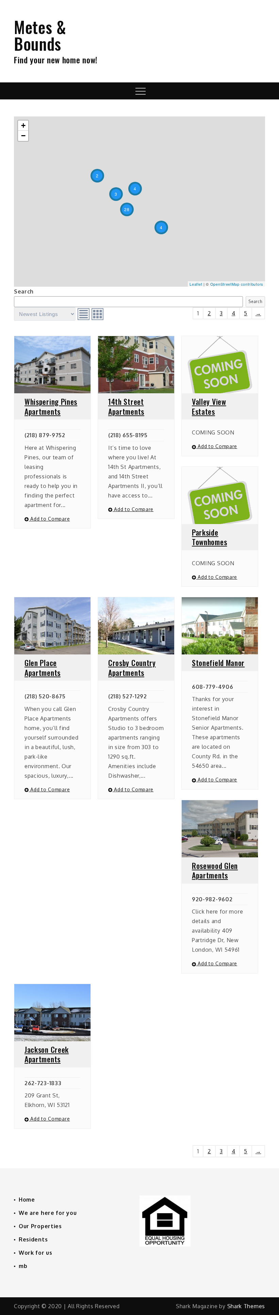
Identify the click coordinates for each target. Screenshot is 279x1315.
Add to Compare (49, 519)
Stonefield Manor (218, 663)
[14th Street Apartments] (136, 364)
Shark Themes (246, 1306)
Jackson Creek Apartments (46, 1054)
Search (24, 291)
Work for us (35, 1252)
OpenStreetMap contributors (236, 284)
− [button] (23, 135)
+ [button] (23, 125)
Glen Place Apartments (42, 667)
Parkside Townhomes (209, 537)
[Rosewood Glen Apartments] (220, 828)
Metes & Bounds (40, 35)
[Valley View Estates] (220, 364)
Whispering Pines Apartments (50, 406)
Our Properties (40, 1226)
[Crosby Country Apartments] (136, 625)
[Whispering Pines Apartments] (52, 364)
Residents (33, 1239)
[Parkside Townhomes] (220, 495)
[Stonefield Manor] (220, 625)
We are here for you (48, 1212)
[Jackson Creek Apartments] (52, 1012)
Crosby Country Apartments (132, 667)
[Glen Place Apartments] (52, 625)
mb (23, 1266)
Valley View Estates (209, 406)
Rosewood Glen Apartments (215, 870)
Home (27, 1199)
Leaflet (196, 284)
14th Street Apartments (126, 406)
